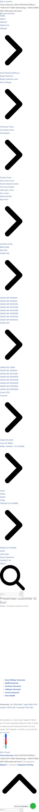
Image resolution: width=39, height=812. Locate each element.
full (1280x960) (16, 704)
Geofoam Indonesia (13, 686)
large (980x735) (30, 704)
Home (2, 606)
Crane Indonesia (6, 755)
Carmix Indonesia (12, 692)
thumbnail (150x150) (25, 707)
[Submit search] (21, 593)
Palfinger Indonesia (13, 689)
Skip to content (6, 1)
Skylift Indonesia (11, 683)
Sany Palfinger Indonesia (15, 680)
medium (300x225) (7, 707)
